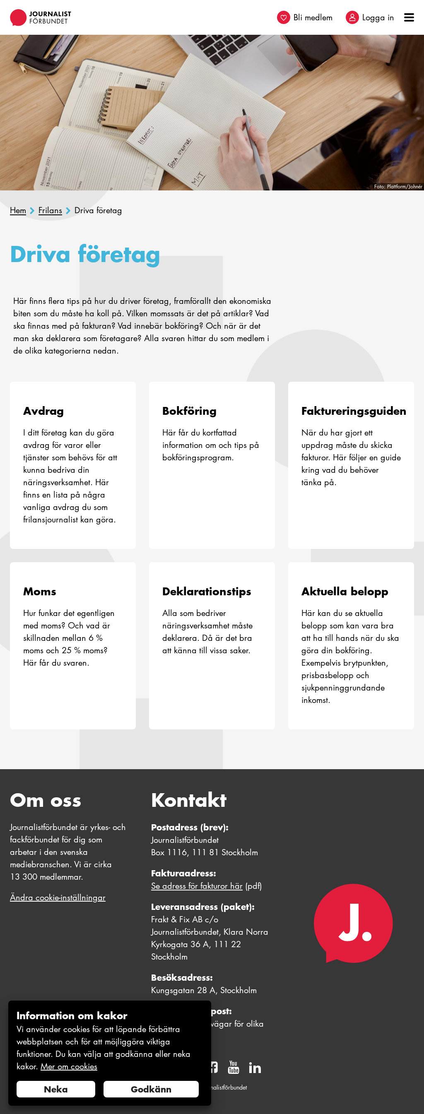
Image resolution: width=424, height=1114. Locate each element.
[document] (110, 1053)
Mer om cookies (69, 1066)
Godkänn (151, 1089)
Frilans (50, 210)
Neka (56, 1089)
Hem (18, 210)
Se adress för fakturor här (197, 886)
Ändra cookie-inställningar (58, 897)
